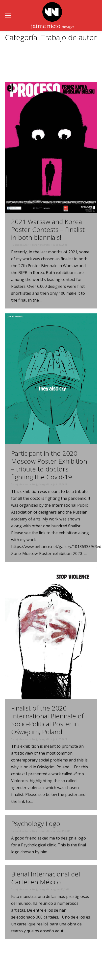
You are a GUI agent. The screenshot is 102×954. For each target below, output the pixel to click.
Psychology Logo (35, 823)
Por (41, 245)
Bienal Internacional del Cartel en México (45, 878)
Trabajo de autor (19, 244)
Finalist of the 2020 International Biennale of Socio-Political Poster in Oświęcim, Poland (47, 720)
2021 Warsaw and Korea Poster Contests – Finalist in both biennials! (48, 229)
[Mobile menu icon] (8, 15)
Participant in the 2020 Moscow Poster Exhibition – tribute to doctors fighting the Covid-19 (49, 465)
